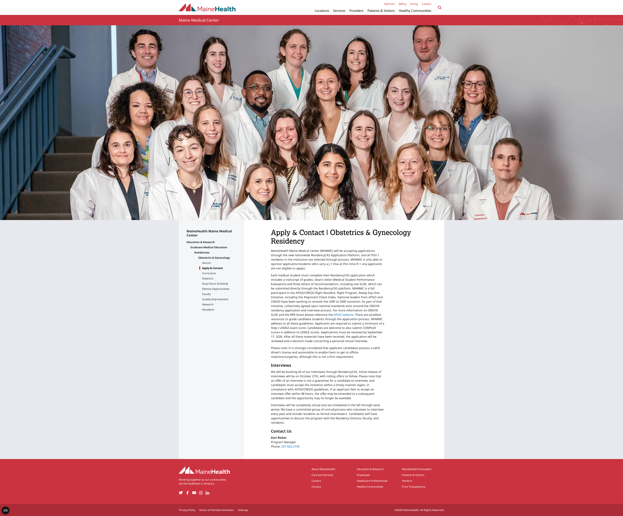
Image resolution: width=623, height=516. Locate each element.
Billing (402, 4)
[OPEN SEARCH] (439, 7)
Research (208, 304)
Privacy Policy (187, 510)
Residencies (201, 252)
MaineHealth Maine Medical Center (209, 233)
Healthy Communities (415, 10)
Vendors (407, 481)
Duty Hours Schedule (215, 283)
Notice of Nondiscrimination (216, 510)
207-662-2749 (290, 446)
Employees (363, 475)
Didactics (207, 278)
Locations (322, 10)
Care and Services (322, 475)
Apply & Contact (212, 268)
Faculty (206, 294)
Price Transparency (413, 486)
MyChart (389, 4)
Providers (356, 10)
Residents (208, 309)
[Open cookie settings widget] (5, 510)
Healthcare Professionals (372, 481)
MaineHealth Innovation (417, 469)
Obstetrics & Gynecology (214, 257)
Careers (426, 4)
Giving (414, 4)
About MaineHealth (323, 469)
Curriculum (209, 273)
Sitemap (243, 510)
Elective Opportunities (215, 289)
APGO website (343, 315)
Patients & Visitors (381, 10)
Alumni (206, 263)
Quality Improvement (215, 299)
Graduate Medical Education (208, 247)
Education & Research (201, 242)
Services (339, 10)
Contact (316, 486)
